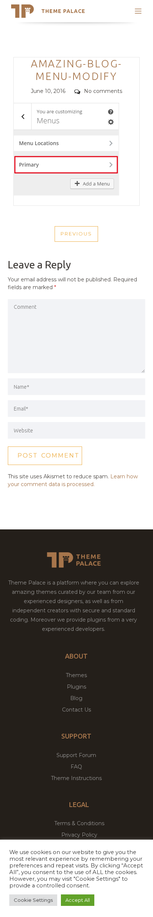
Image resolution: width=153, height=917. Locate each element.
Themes (76, 675)
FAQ (76, 766)
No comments (103, 91)
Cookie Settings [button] (33, 900)
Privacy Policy (79, 834)
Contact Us (76, 709)
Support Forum (76, 755)
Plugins (76, 686)
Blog (76, 698)
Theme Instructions (76, 778)
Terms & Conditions (79, 823)
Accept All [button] (77, 900)
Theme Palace (63, 11)
